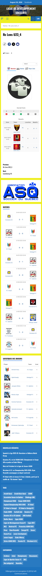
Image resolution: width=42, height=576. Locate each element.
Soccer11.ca (7, 534)
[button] (2, 18)
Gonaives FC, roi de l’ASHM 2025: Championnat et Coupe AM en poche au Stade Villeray (21, 460)
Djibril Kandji (15, 377)
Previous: (7, 165)
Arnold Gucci (8, 493)
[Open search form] (28, 19)
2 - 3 (21, 289)
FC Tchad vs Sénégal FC (26, 508)
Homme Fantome (16, 402)
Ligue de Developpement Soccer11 (21, 11)
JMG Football (27, 515)
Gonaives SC (9, 220)
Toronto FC (21, 541)
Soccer (33, 530)
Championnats (22, 556)
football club (18, 512)
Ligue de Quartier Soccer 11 (12, 559)
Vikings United (33, 322)
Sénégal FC (33, 224)
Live (38, 18)
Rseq (5, 530)
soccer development (20, 534)
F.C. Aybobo (9, 237)
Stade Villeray (19, 537)
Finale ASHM (8, 512)
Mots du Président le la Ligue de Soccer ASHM (17, 466)
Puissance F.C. (33, 306)
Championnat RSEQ (10, 501)
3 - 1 (35, 138)
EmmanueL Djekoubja (18, 425)
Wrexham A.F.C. (32, 541)
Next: (7, 172)
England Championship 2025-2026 (14, 504)
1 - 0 (35, 147)
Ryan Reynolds (14, 530)
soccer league (8, 537)
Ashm (13, 556)
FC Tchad (33, 235)
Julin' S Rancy (15, 433)
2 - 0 (21, 275)
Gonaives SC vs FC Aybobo (12, 515)
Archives (6, 556)
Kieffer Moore (8, 519)
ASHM (30, 493)
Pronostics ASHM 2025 (26, 526)
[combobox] (30, 63)
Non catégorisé (8, 563)
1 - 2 (21, 332)
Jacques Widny (16, 386)
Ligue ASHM (19, 519)
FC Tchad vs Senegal (10, 508)
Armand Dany (15, 369)
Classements (33, 556)
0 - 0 (21, 304)
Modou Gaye (15, 394)
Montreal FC (13, 526)
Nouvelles (19, 563)
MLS (5, 526)
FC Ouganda (8, 349)
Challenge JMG (30, 497)
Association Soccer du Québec (13, 497)
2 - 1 (21, 220)
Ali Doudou (15, 417)
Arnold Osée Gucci (20, 493)
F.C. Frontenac (9, 336)
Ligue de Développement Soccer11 (14, 523)
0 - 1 (35, 128)
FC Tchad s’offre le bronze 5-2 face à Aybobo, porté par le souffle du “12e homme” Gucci (21, 478)
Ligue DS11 (31, 523)
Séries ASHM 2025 (10, 541)
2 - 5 (21, 234)
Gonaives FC (28, 512)
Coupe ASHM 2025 (24, 501)
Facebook (28, 2)
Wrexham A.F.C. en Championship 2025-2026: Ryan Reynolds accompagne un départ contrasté (19, 471)
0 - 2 (21, 248)
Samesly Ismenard (17, 409)
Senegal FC (24, 530)
